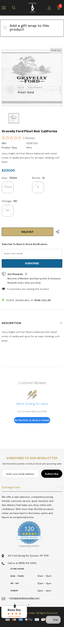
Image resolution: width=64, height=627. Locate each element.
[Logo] (32, 7)
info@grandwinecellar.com (24, 598)
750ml (8, 187)
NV (7, 210)
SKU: (4, 143)
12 (38, 187)
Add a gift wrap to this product (29, 27)
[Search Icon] (17, 7)
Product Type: (9, 147)
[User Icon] (49, 8)
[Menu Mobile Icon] (4, 8)
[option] (32, 78)
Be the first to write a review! (32, 420)
